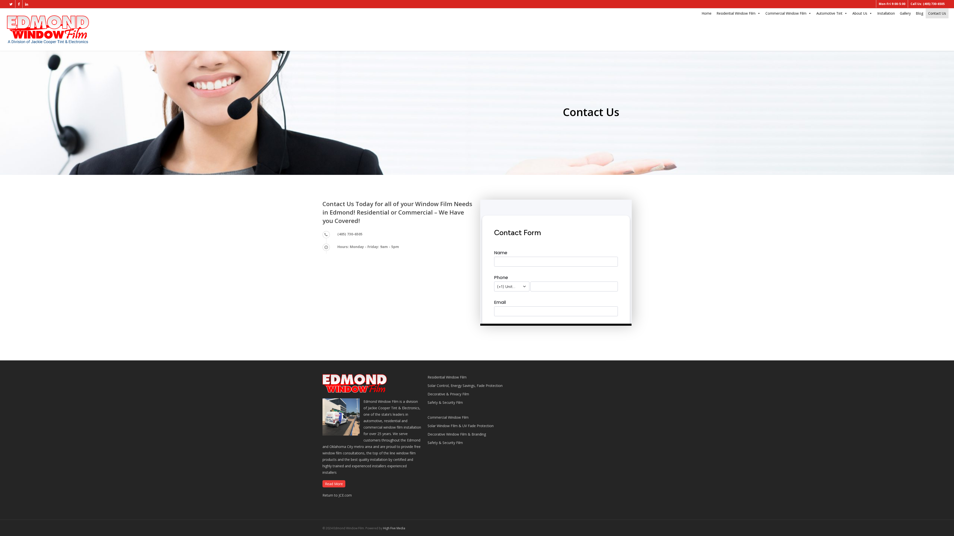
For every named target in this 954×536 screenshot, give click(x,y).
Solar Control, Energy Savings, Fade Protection (465, 385)
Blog (919, 13)
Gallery (905, 13)
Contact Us (937, 13)
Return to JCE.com (337, 495)
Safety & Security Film (445, 402)
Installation (886, 13)
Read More (334, 483)
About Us (859, 13)
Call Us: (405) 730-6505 (928, 4)
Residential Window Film (735, 13)
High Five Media (394, 528)
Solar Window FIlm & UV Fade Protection (461, 425)
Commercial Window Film (785, 13)
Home (707, 13)
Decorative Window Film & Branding (457, 434)
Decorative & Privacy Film (448, 394)
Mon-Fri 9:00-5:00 (892, 4)
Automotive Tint (829, 13)
